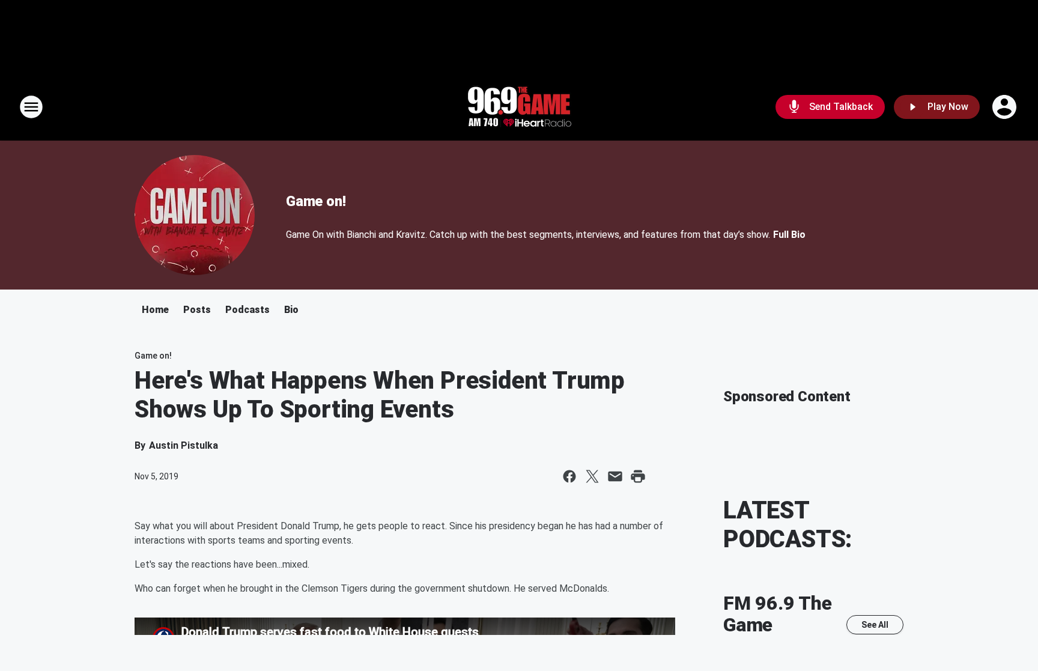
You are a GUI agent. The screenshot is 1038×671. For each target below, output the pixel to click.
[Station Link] (519, 107)
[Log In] (1005, 107)
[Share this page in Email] (615, 476)
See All (874, 625)
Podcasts (247, 309)
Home (155, 309)
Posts (197, 309)
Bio (291, 309)
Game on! (315, 201)
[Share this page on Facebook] (569, 476)
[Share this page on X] (592, 476)
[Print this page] (638, 476)
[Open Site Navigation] (31, 107)
